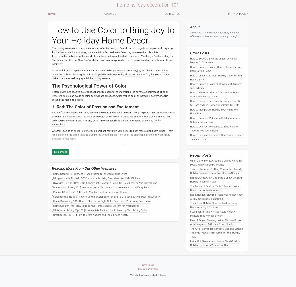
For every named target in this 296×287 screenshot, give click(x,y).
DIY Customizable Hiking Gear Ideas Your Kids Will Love (110, 178)
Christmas (57, 60)
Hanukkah (69, 60)
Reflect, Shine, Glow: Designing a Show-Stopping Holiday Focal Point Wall (216, 179)
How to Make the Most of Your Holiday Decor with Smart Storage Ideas (215, 94)
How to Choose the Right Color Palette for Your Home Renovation (115, 201)
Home (52, 13)
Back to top (148, 264)
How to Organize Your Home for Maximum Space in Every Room (116, 187)
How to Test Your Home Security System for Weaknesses (107, 205)
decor (126, 130)
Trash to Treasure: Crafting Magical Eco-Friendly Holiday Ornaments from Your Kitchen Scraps (216, 171)
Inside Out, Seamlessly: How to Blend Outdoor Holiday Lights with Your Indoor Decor (215, 243)
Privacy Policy (238, 13)
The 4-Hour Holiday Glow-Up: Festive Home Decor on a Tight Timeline (213, 205)
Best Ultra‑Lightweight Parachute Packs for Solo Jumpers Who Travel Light (115, 183)
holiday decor (74, 116)
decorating (163, 56)
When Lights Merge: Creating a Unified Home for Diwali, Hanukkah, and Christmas (216, 162)
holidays (64, 52)
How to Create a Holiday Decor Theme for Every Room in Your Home (216, 69)
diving (63, 91)
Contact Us (172, 13)
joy (117, 48)
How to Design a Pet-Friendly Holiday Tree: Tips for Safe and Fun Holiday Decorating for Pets (216, 103)
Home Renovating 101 (65, 201)
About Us (110, 13)
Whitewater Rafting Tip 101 (68, 210)
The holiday (58, 48)
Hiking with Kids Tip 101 (66, 178)
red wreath (103, 134)
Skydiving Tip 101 (62, 183)
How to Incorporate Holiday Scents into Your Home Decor (214, 111)
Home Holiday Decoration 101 (148, 5)
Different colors (61, 95)
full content (60, 151)
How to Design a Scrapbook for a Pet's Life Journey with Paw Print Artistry (119, 196)
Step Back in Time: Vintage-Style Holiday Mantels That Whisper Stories (212, 213)
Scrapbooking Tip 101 (65, 196)
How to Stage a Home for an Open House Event (101, 173)
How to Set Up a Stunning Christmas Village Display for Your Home (213, 60)
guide (151, 74)
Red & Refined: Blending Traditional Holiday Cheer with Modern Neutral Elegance (216, 196)
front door (123, 134)
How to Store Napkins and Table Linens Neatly (102, 214)
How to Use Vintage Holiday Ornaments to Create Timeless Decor (217, 137)
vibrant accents (133, 74)
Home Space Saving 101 (66, 187)
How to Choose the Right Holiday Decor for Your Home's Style (216, 77)
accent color (81, 130)
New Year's (84, 60)
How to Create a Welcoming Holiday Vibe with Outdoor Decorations (215, 120)
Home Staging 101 (63, 173)
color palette (99, 74)
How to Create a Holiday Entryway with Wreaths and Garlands (216, 86)
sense (120, 70)
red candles (58, 134)
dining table (79, 134)
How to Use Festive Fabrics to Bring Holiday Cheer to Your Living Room (214, 128)
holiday (97, 78)
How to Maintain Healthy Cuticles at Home (103, 192)
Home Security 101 (63, 205)
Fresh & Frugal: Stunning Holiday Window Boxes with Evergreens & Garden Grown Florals (215, 222)
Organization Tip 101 (64, 214)
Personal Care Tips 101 (65, 192)
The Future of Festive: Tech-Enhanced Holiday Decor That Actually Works (215, 188)
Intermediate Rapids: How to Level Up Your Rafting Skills (116, 210)
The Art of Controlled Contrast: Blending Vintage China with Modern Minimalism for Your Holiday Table (216, 232)
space (136, 56)
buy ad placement (148, 268)
